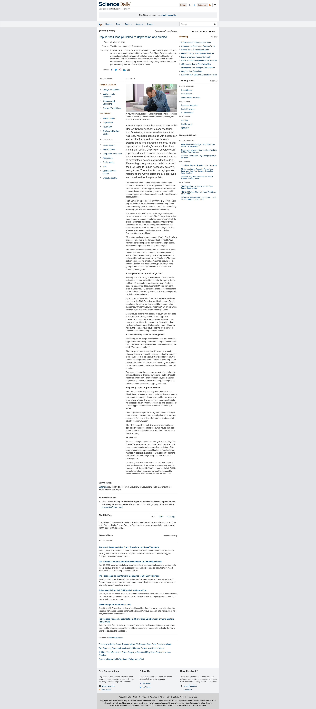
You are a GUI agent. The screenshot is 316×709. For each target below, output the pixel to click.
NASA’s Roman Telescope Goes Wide (196, 42)
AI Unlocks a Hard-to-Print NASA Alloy (196, 64)
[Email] (128, 69)
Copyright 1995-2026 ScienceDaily (113, 700)
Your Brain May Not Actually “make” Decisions (199, 165)
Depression (108, 122)
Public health (108, 162)
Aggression (108, 157)
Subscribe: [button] (202, 5)
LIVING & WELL (184, 116)
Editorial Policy (178, 697)
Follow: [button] (183, 5)
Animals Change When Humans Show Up (197, 53)
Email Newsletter (108, 686)
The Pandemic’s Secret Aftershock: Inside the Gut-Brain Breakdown (130, 561)
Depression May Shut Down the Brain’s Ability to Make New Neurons (199, 151)
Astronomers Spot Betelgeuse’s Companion (198, 67)
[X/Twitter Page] (194, 5)
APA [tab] (161, 516)
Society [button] (139, 24)
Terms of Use (192, 697)
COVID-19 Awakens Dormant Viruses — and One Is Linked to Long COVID (198, 198)
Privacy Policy (165, 697)
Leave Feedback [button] (190, 686)
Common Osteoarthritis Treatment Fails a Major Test (121, 659)
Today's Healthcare (111, 89)
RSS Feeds (106, 689)
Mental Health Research (109, 95)
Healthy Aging (186, 124)
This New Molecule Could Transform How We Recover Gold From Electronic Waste (135, 644)
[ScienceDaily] (115, 4)
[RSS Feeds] (210, 5)
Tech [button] (118, 24)
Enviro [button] (128, 24)
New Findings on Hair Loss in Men (115, 604)
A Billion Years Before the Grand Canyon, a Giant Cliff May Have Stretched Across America (135, 653)
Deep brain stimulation (112, 153)
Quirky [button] (149, 24)
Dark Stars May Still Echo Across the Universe (199, 74)
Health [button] (108, 24)
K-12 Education (187, 112)
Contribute (143, 697)
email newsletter (169, 15)
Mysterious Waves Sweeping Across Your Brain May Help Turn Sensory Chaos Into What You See (197, 171)
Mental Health (109, 118)
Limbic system (109, 145)
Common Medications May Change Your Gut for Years (198, 156)
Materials (103, 486)
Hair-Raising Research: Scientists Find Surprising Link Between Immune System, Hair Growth (136, 620)
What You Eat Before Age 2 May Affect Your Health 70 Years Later (198, 145)
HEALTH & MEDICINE (186, 86)
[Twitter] (116, 69)
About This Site (125, 697)
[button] (195, 31)
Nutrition (184, 120)
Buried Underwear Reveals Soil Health (196, 57)
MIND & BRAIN (184, 101)
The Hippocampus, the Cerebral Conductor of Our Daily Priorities (129, 575)
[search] (215, 24)
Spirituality (185, 127)
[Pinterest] (120, 69)
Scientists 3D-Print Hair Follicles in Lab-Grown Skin (122, 590)
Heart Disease (186, 90)
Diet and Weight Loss (112, 108)
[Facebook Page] (189, 5)
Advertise (153, 697)
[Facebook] (111, 69)
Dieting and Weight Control (111, 132)
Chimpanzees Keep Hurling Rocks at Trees (198, 46)
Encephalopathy (110, 177)
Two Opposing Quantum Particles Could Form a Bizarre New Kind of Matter (131, 648)
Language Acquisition (189, 105)
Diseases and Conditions (109, 102)
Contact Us (188, 689)
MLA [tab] (153, 516)
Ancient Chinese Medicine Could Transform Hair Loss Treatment (129, 547)
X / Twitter (147, 687)
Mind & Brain (105, 113)
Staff (135, 697)
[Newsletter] (214, 5)
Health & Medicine (108, 84)
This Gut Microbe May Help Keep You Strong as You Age (198, 193)
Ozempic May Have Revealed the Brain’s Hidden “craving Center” (197, 177)
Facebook (147, 683)
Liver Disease (186, 93)
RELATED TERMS (106, 140)
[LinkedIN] (124, 69)
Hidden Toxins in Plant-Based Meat (195, 49)
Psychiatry (107, 126)
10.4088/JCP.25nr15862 (112, 507)
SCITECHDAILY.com (116, 638)
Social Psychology (188, 109)
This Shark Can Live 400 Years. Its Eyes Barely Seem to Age (197, 187)
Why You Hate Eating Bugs (191, 71)
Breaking (183, 36)
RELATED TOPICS (106, 79)
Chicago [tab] (171, 516)
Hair (104, 166)
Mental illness (109, 149)
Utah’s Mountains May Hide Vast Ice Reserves (199, 60)
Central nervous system (110, 172)
